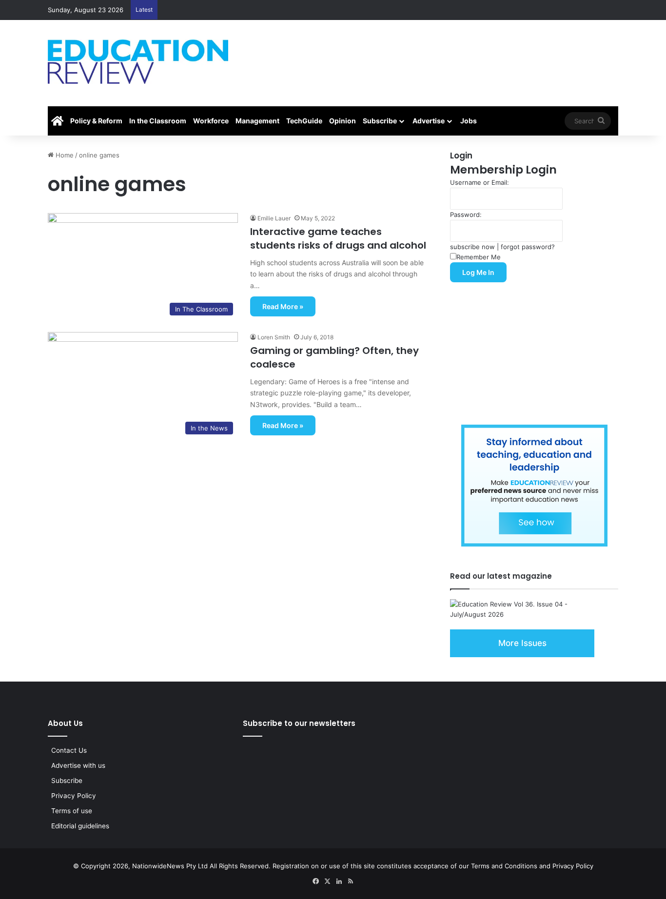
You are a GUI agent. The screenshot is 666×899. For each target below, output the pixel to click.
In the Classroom (157, 121)
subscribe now (472, 247)
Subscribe (380, 121)
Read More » (282, 306)
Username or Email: (479, 182)
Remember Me (478, 257)
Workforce (211, 121)
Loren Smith (273, 337)
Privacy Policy (73, 796)
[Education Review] (138, 61)
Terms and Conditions (504, 866)
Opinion (342, 121)
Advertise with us (78, 765)
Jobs (468, 121)
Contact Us (69, 750)
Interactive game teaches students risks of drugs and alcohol (338, 238)
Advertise (428, 121)
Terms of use (71, 811)
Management (257, 121)
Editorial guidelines (80, 826)
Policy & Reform (96, 121)
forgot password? (528, 247)
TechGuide (304, 121)
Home (64, 155)
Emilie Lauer (274, 218)
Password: (466, 214)
